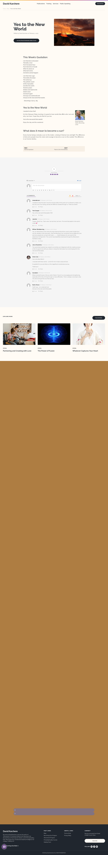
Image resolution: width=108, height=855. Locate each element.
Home (4, 8)
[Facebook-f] (92, 847)
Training (48, 3)
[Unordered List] (43, 190)
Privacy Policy (67, 835)
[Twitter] (94, 847)
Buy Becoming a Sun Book (10, 846)
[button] (54, 810)
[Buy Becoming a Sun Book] (18, 845)
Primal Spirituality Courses (50, 840)
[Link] (50, 190)
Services (55, 3)
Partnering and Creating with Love (17, 351)
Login (79, 180)
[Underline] (37, 190)
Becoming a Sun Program (50, 835)
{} (51, 190)
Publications (41, 3)
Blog (8, 8)
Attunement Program (49, 837)
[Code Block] (48, 190)
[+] (53, 190)
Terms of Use (67, 833)
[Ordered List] (41, 190)
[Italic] (35, 190)
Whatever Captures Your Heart (85, 351)
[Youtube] (97, 847)
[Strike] (39, 190)
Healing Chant (47, 842)
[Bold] (33, 190)
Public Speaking (65, 3)
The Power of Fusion (46, 351)
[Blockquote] (46, 190)
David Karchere (11, 3)
